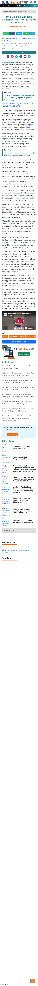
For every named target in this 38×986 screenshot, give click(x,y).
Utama (5, 6)
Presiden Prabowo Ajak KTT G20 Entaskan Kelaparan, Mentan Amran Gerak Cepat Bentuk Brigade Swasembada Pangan (18, 418)
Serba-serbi (12, 6)
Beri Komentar (20, 342)
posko (31, 125)
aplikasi (5, 84)
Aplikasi (5, 336)
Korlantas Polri (14, 336)
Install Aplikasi (24, 354)
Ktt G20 (22, 336)
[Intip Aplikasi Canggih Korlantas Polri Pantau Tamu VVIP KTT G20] (19, 39)
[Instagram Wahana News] (12, 56)
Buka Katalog (12, 435)
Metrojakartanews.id (9, 62)
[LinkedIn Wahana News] (20, 56)
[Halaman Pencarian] (35, 2)
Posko (28, 336)
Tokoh (26, 6)
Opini (31, 6)
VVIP (33, 336)
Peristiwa (20, 6)
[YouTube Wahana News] (25, 56)
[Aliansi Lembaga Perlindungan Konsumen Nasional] (19, 551)
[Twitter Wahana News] (16, 56)
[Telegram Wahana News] (29, 56)
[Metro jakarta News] (15, 2)
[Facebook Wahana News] (8, 56)
